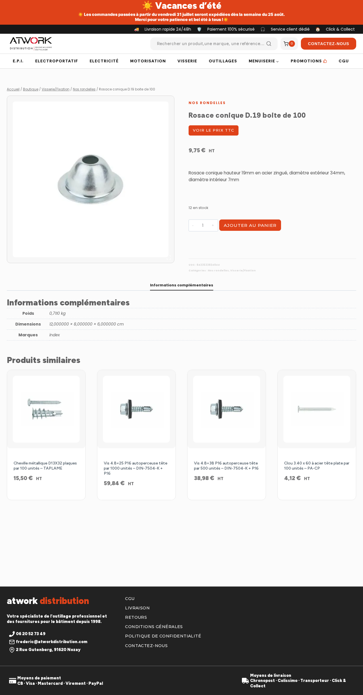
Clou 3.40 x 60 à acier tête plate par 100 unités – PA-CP (316, 466)
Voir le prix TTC (213, 130)
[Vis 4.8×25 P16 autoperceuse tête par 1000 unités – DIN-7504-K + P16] (136, 409)
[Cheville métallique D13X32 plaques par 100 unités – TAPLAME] (46, 409)
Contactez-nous (146, 645)
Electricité (104, 61)
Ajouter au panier (250, 225)
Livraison (137, 607)
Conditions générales (154, 626)
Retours (136, 617)
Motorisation (148, 61)
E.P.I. (18, 61)
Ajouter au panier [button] (46, 496)
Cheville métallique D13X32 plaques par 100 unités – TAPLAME (45, 466)
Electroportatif (56, 61)
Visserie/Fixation (243, 270)
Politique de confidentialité (163, 636)
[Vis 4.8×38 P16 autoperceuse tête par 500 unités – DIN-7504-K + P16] (226, 409)
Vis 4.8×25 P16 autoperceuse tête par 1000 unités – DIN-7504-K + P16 (135, 468)
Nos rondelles (207, 102)
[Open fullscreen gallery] (168, 257)
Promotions (306, 61)
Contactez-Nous (328, 43)
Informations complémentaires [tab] (181, 285)
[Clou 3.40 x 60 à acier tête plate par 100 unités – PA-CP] (316, 409)
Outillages (223, 61)
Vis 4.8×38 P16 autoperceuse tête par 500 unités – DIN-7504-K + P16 (226, 466)
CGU (344, 61)
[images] (90, 179)
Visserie (187, 61)
